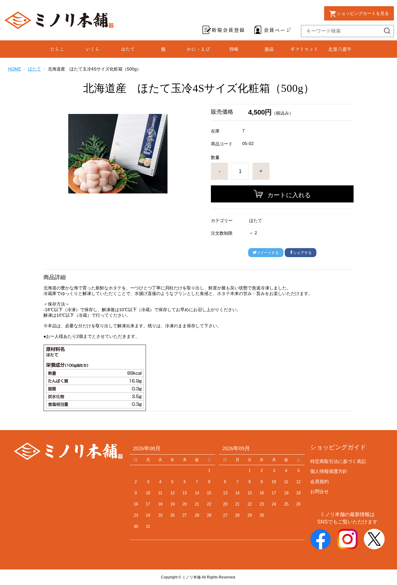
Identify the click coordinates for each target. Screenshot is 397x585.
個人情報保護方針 (328, 471)
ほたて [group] (128, 49)
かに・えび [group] (198, 49)
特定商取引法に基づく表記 (338, 461)
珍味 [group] (234, 49)
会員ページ (278, 30)
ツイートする (267, 253)
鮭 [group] (163, 49)
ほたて (34, 68)
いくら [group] (93, 49)
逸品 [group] (269, 49)
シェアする (302, 253)
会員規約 (319, 481)
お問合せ (319, 491)
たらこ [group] (57, 49)
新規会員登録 (228, 30)
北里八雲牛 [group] (339, 49)
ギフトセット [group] (304, 49)
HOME (14, 68)
